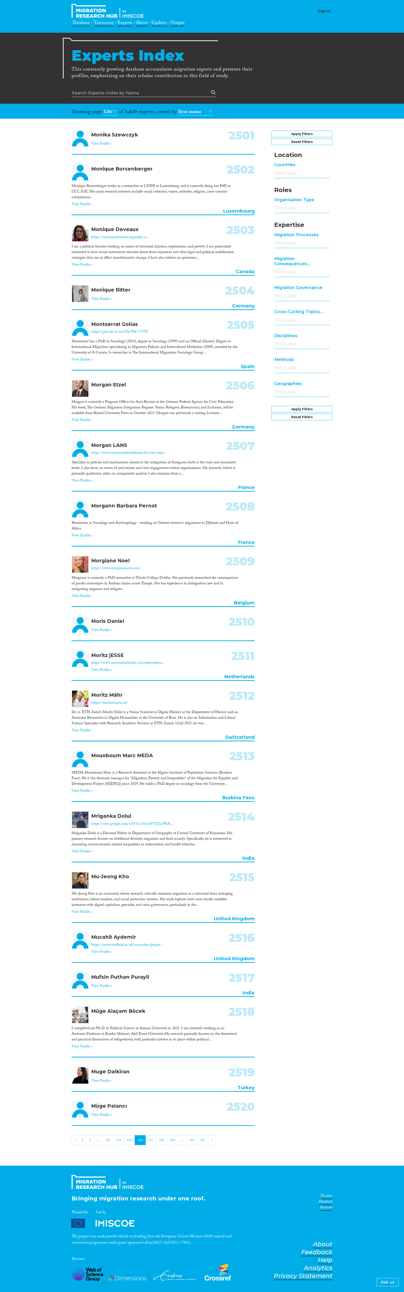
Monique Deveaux (115, 229)
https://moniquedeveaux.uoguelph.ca (119, 237)
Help (325, 1260)
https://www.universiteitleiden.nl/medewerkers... (128, 663)
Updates (159, 23)
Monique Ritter (110, 290)
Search (212, 92)
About (142, 23)
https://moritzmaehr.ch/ (109, 703)
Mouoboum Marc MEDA (122, 755)
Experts (125, 23)
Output (177, 23)
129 (172, 1140)
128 (161, 1140)
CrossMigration (109, 11)
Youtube (326, 1208)
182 (202, 1140)
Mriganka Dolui (111, 816)
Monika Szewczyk (114, 135)
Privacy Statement (303, 1276)
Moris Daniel (107, 621)
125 (129, 1140)
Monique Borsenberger (122, 169)
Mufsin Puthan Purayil (120, 977)
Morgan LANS (109, 445)
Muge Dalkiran (110, 1071)
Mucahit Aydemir (113, 937)
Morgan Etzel (108, 385)
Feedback (316, 1252)
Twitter (326, 1196)
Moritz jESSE (107, 655)
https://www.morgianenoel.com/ (116, 568)
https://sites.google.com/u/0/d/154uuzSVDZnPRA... (132, 824)
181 (191, 1140)
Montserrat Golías (114, 324)
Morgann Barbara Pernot (124, 506)
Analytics (318, 1268)
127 (150, 1140)
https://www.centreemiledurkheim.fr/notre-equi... (128, 453)
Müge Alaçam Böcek (118, 1011)
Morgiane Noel (110, 561)
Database (81, 23)
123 (107, 1140)
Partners (107, 1223)
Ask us (387, 1282)
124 (118, 1140)
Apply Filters (302, 134)
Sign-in (324, 11)
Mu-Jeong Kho (110, 876)
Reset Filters (302, 142)
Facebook (325, 1202)
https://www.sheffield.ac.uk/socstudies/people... (127, 945)
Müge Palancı (109, 1106)
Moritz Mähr (107, 695)
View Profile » (101, 144)
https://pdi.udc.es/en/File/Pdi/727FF (119, 332)
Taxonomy (104, 23)
